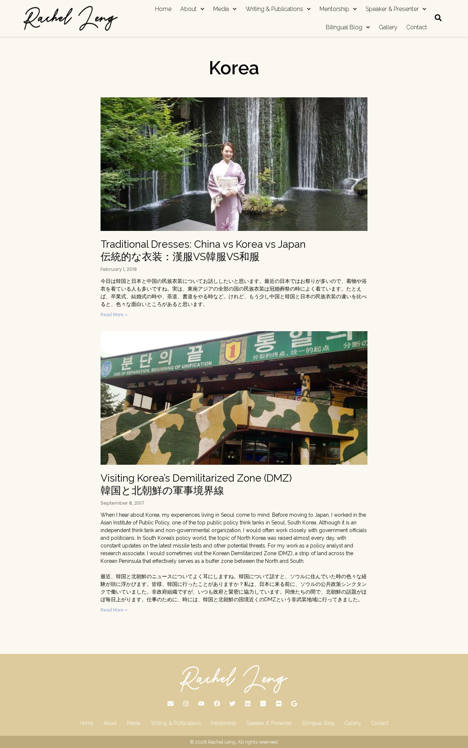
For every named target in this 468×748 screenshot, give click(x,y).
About (188, 8)
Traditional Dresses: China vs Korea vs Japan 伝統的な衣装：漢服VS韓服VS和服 (203, 250)
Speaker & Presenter (392, 8)
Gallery (388, 27)
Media (221, 8)
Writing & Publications (274, 8)
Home (163, 8)
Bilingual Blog (344, 27)
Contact (416, 27)
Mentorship (334, 8)
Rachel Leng (221, 742)
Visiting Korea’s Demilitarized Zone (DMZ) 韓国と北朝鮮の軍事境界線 (196, 484)
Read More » (114, 314)
